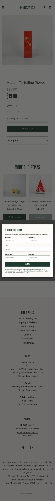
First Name (8, 237)
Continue (27, 264)
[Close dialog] (51, 226)
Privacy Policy (19, 272)
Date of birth (8, 254)
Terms (27, 272)
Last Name (31, 237)
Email (6, 246)
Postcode (31, 254)
